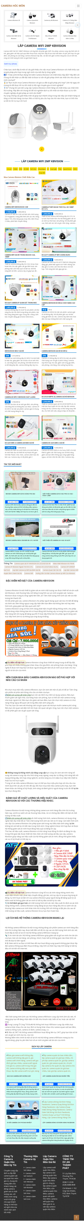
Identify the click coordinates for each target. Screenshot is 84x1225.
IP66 (20, 169)
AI (48, 169)
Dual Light (53, 169)
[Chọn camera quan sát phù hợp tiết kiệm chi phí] (77, 25)
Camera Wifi (28, 573)
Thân (59, 169)
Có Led (9, 169)
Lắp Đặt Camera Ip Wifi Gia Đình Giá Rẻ (26, 570)
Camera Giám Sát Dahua (30, 1168)
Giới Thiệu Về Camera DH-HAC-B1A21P (56, 540)
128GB (15, 169)
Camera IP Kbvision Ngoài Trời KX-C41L (19, 567)
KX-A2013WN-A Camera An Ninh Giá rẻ (19, 443)
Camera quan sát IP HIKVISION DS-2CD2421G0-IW (32, 564)
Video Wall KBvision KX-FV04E (63, 564)
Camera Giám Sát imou (30, 1191)
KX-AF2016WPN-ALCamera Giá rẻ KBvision (58, 397)
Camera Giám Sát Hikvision (30, 1180)
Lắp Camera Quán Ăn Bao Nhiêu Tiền (56, 1076)
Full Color (33, 169)
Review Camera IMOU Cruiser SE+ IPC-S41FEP (22, 540)
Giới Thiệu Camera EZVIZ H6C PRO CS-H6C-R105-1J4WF (58, 494)
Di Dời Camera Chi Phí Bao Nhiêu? (19, 1122)
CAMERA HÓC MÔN (12, 5)
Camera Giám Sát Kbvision (30, 1186)
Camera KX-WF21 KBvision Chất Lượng (20, 397)
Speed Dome (67, 169)
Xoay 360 (42, 173)
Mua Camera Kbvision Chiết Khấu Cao (19, 177)
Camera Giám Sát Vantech (30, 1174)
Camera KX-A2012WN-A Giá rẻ (53, 443)
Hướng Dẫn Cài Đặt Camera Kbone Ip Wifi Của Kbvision (55, 573)
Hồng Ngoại (42, 169)
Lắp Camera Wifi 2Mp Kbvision (42, 46)
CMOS (75, 169)
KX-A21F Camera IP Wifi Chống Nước (56, 255)
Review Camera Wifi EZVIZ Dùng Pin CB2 (20, 494)
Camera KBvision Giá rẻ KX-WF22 (54, 351)
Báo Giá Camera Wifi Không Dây (19, 1076)
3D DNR (26, 169)
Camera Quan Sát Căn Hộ (52, 570)
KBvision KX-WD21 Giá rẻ (14, 351)
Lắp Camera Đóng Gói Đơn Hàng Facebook (58, 1122)
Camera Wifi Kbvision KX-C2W (16, 207)
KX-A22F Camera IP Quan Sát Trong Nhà (21, 303)
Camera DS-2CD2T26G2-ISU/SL (47, 567)
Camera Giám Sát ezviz (30, 1197)
